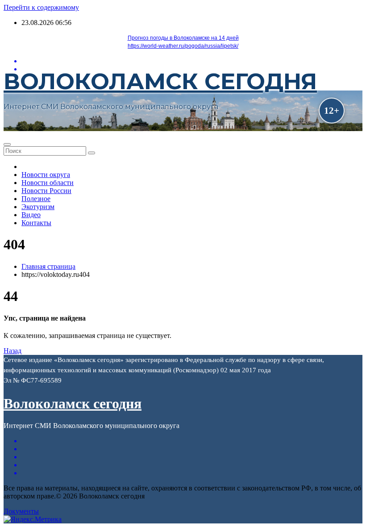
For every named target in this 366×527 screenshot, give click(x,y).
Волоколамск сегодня (160, 81)
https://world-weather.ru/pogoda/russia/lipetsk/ (183, 46)
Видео (31, 214)
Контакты (36, 222)
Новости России (46, 190)
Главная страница (48, 266)
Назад (12, 350)
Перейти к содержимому (41, 7)
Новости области (47, 182)
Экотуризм (37, 206)
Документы (21, 511)
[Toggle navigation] (7, 144)
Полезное (35, 198)
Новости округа (45, 174)
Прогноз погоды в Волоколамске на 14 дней (183, 38)
